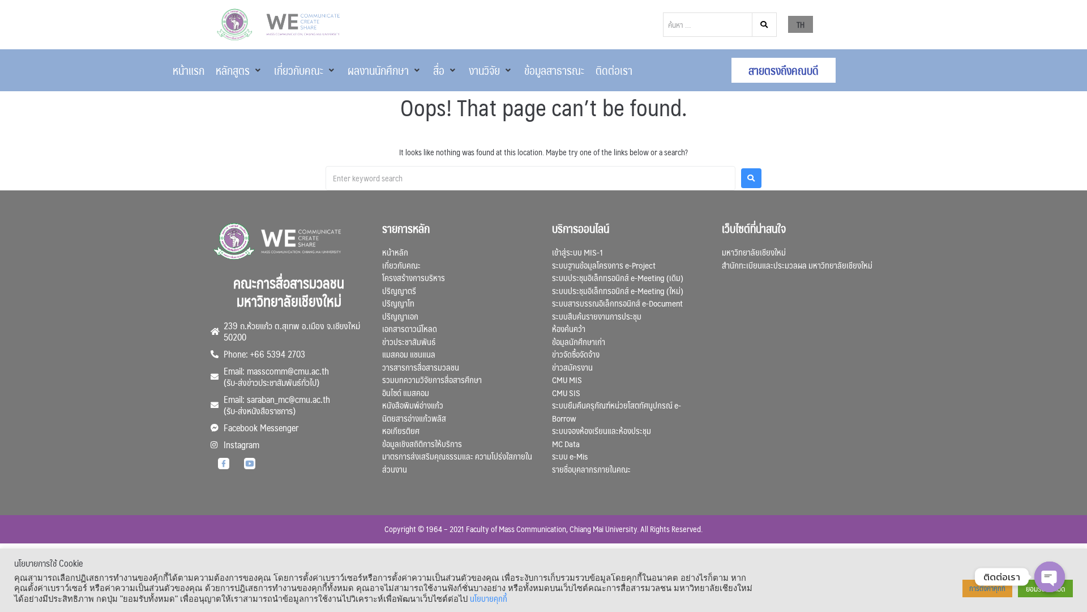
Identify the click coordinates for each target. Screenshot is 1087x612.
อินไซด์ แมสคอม (405, 392)
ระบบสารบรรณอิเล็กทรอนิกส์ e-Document (617, 303)
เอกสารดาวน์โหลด (409, 328)
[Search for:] (530, 178)
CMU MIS (567, 379)
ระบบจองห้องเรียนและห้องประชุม (601, 430)
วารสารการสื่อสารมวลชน (420, 367)
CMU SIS (566, 392)
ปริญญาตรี (399, 290)
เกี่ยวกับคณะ (401, 265)
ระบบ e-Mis (570, 456)
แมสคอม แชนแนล (408, 354)
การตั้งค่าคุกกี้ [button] (987, 588)
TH (800, 24)
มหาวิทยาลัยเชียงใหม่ (754, 252)
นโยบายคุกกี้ (488, 598)
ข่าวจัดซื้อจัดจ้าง (576, 354)
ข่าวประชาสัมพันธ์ (408, 341)
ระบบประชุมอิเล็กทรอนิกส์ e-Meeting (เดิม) (617, 277)
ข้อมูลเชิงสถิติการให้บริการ (422, 443)
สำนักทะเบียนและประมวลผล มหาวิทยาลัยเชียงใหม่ (797, 265)
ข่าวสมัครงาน (572, 367)
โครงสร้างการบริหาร (413, 277)
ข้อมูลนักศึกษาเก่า (578, 341)
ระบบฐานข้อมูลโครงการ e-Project (604, 265)
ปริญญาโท (398, 303)
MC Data (566, 443)
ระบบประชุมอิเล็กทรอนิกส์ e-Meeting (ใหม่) (617, 290)
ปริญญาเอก (400, 316)
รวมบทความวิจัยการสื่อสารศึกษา (432, 379)
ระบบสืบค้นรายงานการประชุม (596, 316)
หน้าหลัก (395, 252)
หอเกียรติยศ (401, 430)
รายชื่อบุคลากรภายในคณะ (591, 469)
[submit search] (764, 24)
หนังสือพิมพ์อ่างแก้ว (412, 405)
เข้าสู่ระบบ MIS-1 (577, 252)
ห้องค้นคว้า (568, 328)
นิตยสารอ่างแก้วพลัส (414, 418)
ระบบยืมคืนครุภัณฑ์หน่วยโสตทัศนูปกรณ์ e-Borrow (616, 411)
